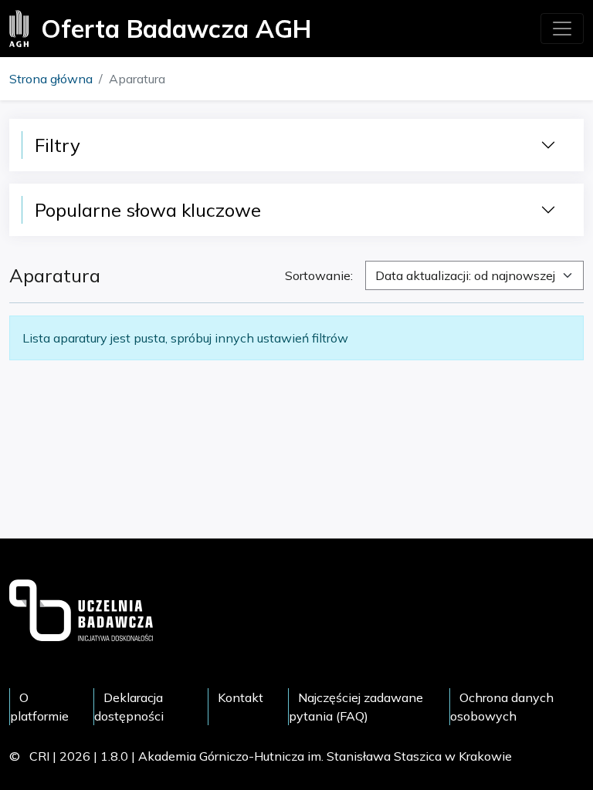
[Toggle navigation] (562, 28)
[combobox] (474, 275)
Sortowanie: (319, 275)
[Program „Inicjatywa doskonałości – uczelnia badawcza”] (81, 608)
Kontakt (240, 697)
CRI (39, 756)
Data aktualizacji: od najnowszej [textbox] (465, 275)
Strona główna (51, 78)
